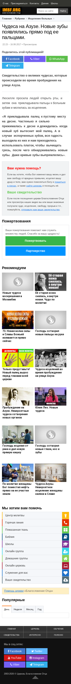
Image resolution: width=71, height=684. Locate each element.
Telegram (14, 65)
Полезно (58, 635)
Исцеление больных (40, 18)
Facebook (13, 59)
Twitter (38, 651)
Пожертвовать (35, 240)
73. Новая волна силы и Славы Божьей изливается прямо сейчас (16, 336)
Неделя (18, 609)
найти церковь (34, 185)
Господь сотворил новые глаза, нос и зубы (47, 449)
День (6, 609)
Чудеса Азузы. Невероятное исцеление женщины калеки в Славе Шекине (48, 490)
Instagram (38, 657)
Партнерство (35, 251)
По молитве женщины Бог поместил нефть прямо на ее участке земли (16, 488)
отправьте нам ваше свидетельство (40, 209)
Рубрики (20, 18)
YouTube (15, 657)
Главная (7, 18)
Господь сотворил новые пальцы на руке (49, 332)
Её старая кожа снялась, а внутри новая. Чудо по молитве (46, 297)
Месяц (29, 609)
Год (39, 609)
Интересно (35, 635)
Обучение (59, 629)
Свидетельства (11, 635)
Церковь (35, 629)
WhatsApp (58, 59)
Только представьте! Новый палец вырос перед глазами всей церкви (16, 374)
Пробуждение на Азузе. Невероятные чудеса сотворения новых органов (15, 412)
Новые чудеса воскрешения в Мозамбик (12, 296)
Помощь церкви (14, 590)
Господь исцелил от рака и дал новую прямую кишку (15, 449)
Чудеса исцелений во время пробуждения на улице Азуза (49, 372)
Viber (36, 59)
